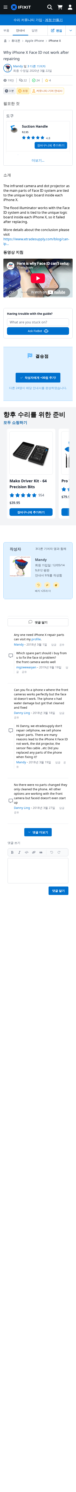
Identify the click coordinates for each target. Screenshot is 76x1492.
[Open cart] (60, 7)
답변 (35, 30)
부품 (6, 30)
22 (25, 80)
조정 (25, 91)
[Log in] (70, 7)
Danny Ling (22, 713)
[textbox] (38, 870)
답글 (53, 644)
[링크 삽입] (33, 852)
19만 (11, 80)
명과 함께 (60, 549)
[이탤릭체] (19, 852)
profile (36, 639)
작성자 (15, 548)
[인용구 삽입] (41, 852)
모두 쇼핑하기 (15, 422)
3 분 (11, 91)
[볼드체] (12, 852)
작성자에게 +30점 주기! (40, 378)
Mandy (18, 66)
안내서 (20, 30)
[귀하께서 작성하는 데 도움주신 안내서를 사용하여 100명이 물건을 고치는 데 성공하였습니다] (47, 585)
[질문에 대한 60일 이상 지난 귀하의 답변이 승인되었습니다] (38, 585)
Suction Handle (35, 126)
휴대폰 (15, 41)
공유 (61, 644)
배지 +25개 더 (43, 591)
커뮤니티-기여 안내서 (49, 91)
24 (38, 80)
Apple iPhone (34, 41)
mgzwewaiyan (26, 667)
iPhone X (55, 41)
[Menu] (5, 7)
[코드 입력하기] (26, 852)
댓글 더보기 (40, 832)
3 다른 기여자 (36, 66)
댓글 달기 (58, 891)
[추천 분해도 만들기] (56, 585)
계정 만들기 (54, 20)
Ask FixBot (35, 331)
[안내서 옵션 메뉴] (70, 30)
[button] (50, 7)
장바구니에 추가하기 (51, 145)
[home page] (21, 7)
